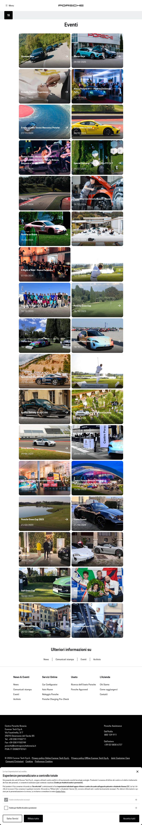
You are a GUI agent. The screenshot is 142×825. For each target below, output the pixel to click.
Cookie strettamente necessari (19, 800)
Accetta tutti (129, 818)
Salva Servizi (12, 818)
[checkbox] (6, 800)
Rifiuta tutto (33, 818)
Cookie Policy (60, 791)
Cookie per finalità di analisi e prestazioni (22, 808)
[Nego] (137, 771)
